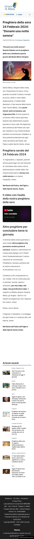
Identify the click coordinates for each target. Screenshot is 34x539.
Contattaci (17, 525)
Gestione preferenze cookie (26, 537)
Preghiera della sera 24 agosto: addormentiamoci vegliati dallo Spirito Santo (18, 445)
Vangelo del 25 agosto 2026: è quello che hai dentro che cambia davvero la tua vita (19, 430)
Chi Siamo (16, 498)
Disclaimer (24, 498)
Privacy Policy (17, 501)
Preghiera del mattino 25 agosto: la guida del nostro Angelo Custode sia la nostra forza (19, 415)
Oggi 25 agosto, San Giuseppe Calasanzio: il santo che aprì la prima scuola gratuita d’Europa (19, 400)
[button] (30, 14)
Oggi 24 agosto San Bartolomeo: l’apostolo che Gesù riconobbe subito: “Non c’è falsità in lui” (19, 472)
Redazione (8, 498)
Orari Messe (10, 14)
